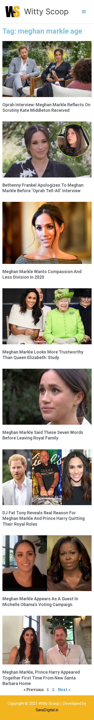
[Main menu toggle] (83, 11)
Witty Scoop (46, 11)
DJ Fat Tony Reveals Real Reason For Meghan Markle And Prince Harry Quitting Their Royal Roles (43, 518)
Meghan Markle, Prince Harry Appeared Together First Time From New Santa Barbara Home (41, 678)
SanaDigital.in (47, 710)
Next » (64, 689)
